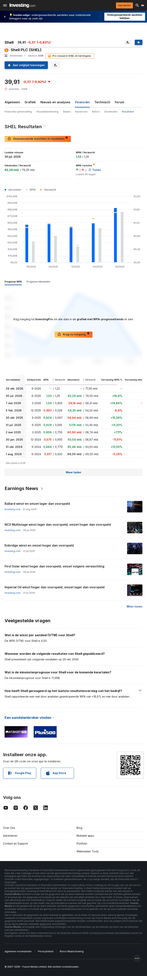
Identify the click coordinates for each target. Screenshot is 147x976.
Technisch (102, 102)
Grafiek (30, 102)
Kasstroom (81, 111)
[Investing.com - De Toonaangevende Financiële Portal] (22, 5)
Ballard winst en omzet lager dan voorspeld (37, 504)
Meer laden (73, 472)
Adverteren (10, 835)
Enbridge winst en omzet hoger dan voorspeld (39, 545)
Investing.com (12, 509)
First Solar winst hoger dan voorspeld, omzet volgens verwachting (54, 566)
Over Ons (9, 827)
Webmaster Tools (88, 851)
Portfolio (82, 843)
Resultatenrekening (48, 111)
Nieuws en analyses (55, 102)
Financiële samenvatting (18, 111)
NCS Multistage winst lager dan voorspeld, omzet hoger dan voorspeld (58, 524)
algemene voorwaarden (18, 951)
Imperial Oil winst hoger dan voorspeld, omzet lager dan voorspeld (55, 587)
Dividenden (110, 111)
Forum (119, 102)
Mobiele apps (85, 835)
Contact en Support (15, 843)
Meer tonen (134, 606)
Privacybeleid (45, 951)
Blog (79, 827)
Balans (67, 111)
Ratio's (96, 111)
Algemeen (12, 102)
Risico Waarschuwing (71, 951)
